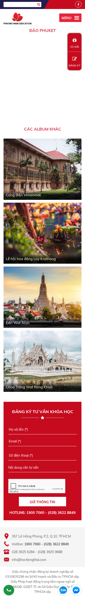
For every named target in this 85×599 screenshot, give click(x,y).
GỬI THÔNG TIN (42, 502)
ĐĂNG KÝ (74, 65)
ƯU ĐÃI (74, 46)
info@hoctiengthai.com (29, 560)
